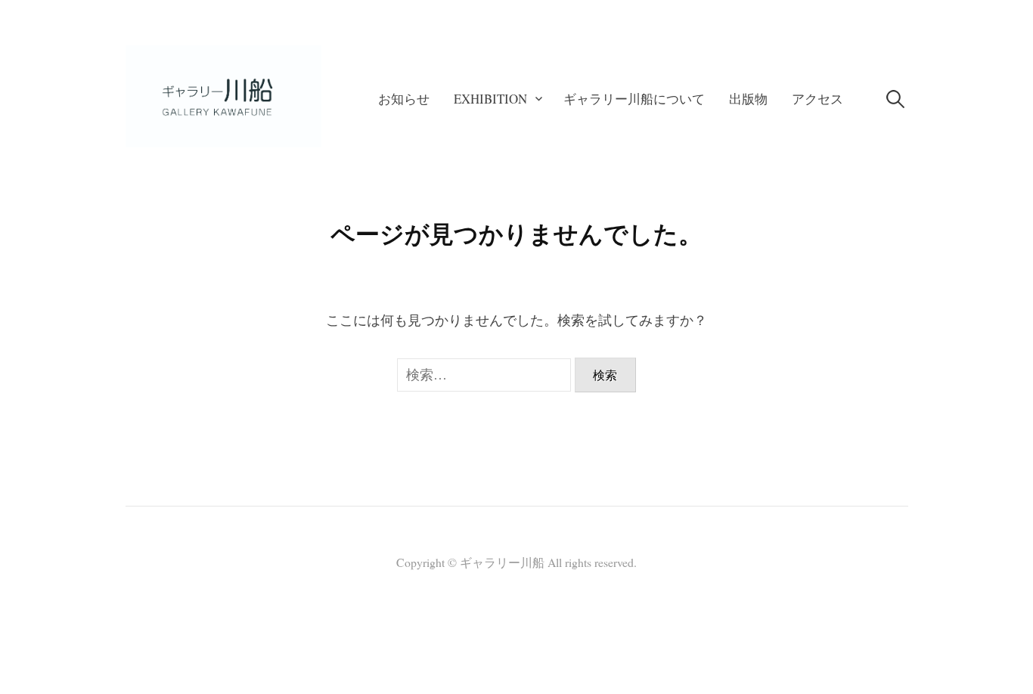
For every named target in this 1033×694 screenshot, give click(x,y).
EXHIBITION (490, 98)
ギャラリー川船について (634, 98)
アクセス (817, 98)
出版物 (748, 98)
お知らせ (404, 98)
